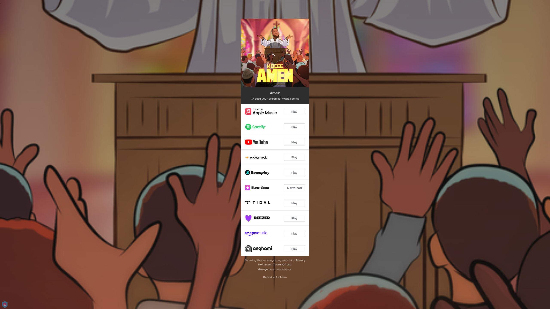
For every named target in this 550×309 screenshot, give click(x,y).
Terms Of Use (282, 264)
